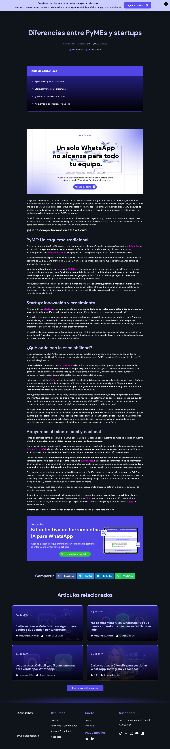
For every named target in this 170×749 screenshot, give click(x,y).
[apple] (86, 738)
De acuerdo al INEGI (36, 449)
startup (48, 309)
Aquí (131, 501)
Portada (66, 44)
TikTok (53, 380)
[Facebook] (126, 733)
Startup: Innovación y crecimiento (51, 88)
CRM (88, 498)
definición (133, 246)
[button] (66, 576)
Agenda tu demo (135, 5)
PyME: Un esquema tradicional (49, 81)
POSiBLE (71, 269)
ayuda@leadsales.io (28, 735)
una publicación (65, 365)
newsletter (125, 724)
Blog (73, 44)
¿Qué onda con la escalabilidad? (51, 96)
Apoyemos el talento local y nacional (53, 103)
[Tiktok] (120, 733)
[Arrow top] (161, 740)
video (59, 269)
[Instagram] (131, 733)
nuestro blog (86, 460)
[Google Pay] (92, 738)
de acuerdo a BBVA (56, 252)
